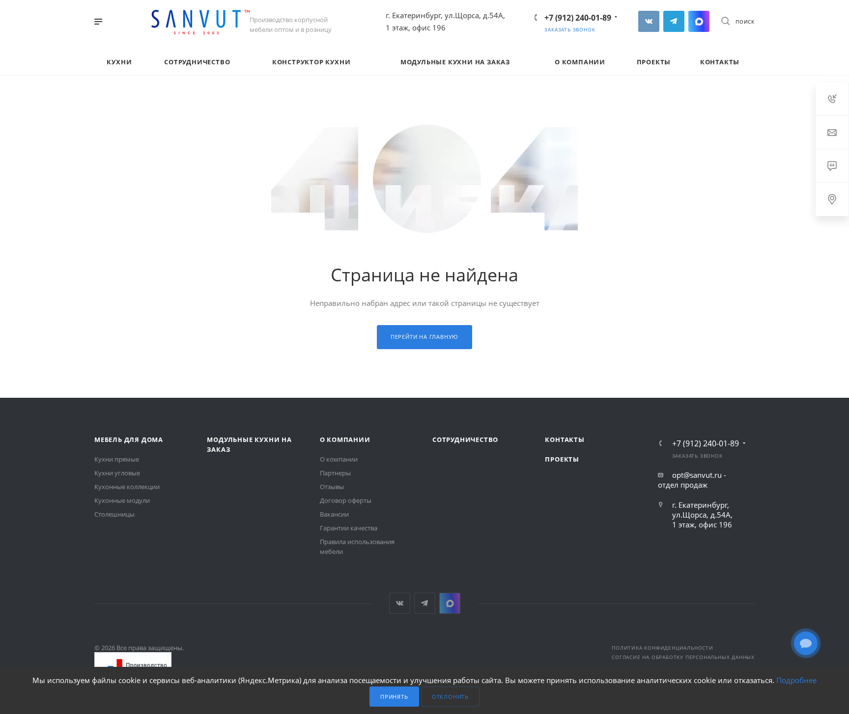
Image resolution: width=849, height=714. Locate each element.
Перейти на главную (424, 336)
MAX (698, 21)
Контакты (564, 439)
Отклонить (450, 696)
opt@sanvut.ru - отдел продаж (692, 480)
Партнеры (335, 472)
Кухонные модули (122, 500)
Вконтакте (648, 21)
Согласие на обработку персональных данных (683, 657)
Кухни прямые (116, 459)
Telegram (673, 21)
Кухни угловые (117, 472)
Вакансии (334, 514)
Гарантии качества (348, 527)
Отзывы (332, 486)
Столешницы (114, 514)
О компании (345, 439)
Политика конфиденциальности (662, 647)
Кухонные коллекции (127, 486)
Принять (394, 696)
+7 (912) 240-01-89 (577, 17)
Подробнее (796, 680)
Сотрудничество (465, 439)
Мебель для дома (128, 439)
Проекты (562, 459)
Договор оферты (345, 500)
